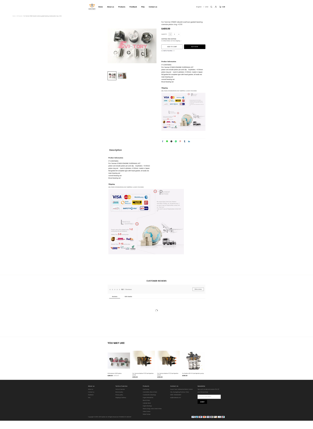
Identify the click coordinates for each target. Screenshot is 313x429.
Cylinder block (147, 403)
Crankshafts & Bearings (149, 395)
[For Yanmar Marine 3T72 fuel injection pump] (168, 361)
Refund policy (119, 392)
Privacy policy (119, 395)
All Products (19, 16)
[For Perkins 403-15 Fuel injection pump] (193, 361)
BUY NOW (194, 47)
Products (146, 386)
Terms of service (121, 386)
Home (14, 16)
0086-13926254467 (175, 395)
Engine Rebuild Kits (148, 398)
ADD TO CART (172, 47)
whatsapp (176, 141)
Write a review (198, 289)
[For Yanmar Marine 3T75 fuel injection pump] (143, 361)
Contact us (91, 392)
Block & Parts (146, 400)
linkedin (189, 141)
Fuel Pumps (146, 389)
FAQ (89, 398)
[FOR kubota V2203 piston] (119, 361)
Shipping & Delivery (120, 398)
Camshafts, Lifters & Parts (150, 392)
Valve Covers (146, 411)
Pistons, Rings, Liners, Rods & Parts (152, 409)
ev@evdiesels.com (175, 398)
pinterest (180, 141)
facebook (162, 141)
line (167, 141)
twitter (171, 141)
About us (91, 386)
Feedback (90, 395)
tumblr (184, 141)
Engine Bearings (147, 406)
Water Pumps (146, 414)
